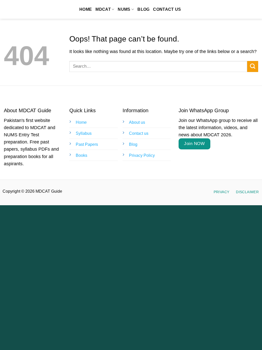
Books (81, 155)
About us (137, 122)
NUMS (124, 9)
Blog (143, 9)
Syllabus (84, 133)
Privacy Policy (142, 155)
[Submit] (252, 66)
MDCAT (103, 9)
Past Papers (87, 144)
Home (85, 9)
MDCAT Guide (32, 9)
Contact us (167, 9)
